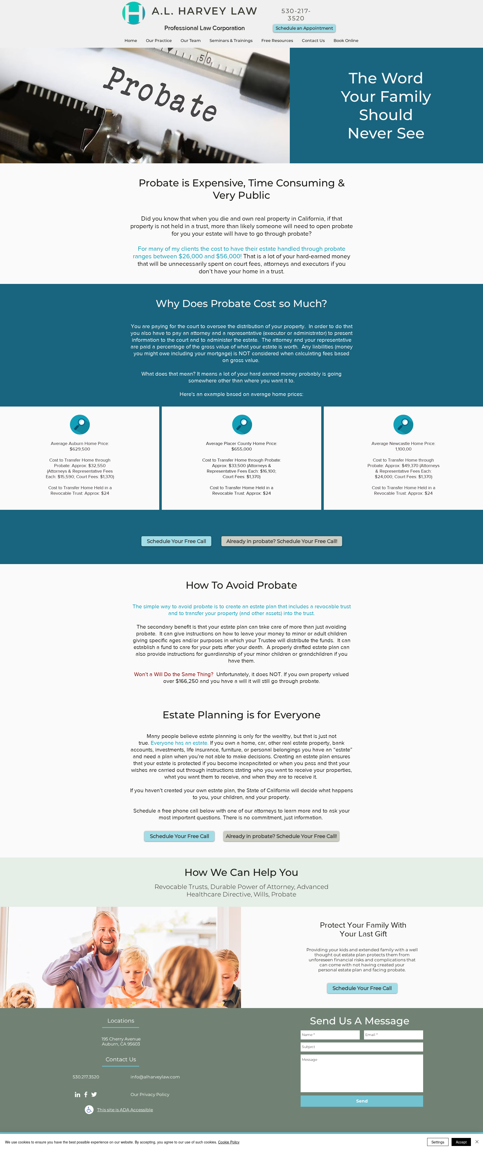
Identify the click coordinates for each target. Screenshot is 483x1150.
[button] (158, 40)
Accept (461, 1141)
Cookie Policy (228, 1141)
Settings (437, 1141)
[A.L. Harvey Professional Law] (77, 1094)
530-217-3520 (296, 14)
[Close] (477, 1142)
